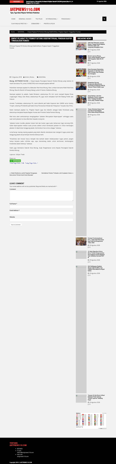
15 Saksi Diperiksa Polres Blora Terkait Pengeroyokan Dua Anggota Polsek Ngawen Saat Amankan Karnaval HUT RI (96, 254)
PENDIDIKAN (65, 19)
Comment (13, 189)
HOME (13, 19)
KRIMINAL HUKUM (25, 19)
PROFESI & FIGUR (49, 24)
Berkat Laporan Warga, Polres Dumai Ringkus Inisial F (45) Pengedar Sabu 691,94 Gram (49, 2)
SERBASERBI (35, 24)
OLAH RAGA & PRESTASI (19, 24)
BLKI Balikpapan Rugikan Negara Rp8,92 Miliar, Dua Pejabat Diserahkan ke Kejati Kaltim (96, 268)
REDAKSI (20, 449)
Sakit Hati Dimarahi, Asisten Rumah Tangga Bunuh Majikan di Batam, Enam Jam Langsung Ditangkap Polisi (96, 45)
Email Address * (15, 210)
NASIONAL (42, 77)
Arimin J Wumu (29, 77)
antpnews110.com (23, 456)
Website (12, 217)
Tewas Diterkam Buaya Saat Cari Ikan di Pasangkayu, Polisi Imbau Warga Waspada (96, 110)
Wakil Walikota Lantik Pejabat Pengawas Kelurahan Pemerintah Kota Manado (23, 174)
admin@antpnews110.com (25, 452)
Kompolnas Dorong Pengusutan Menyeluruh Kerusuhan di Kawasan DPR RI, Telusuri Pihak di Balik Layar (96, 85)
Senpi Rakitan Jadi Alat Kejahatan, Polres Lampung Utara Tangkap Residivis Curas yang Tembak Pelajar (96, 98)
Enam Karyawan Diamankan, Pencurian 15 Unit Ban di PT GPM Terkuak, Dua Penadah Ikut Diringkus (96, 71)
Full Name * (13, 204)
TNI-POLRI (38, 19)
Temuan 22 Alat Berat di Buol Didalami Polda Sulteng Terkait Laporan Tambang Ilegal (96, 398)
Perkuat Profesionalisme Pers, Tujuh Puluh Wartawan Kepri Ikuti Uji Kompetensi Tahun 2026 (96, 240)
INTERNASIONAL (51, 19)
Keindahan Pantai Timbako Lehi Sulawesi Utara (57, 173)
